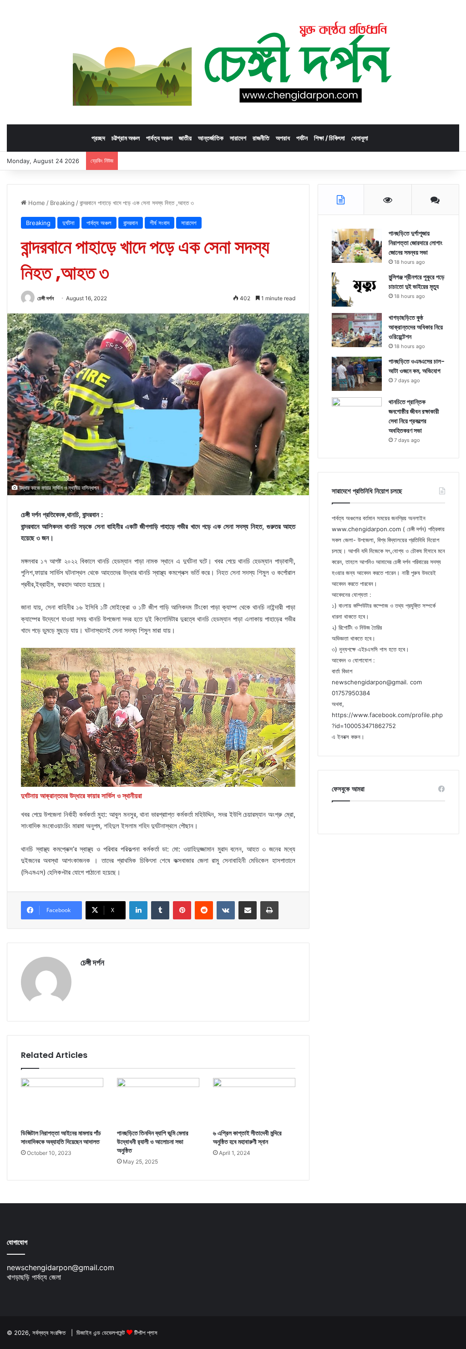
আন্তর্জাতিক (210, 138)
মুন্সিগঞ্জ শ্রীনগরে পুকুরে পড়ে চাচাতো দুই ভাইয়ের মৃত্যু (417, 281)
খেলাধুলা (359, 138)
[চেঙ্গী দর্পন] (233, 62)
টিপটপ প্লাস (145, 1332)
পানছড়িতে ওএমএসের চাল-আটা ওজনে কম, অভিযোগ (417, 366)
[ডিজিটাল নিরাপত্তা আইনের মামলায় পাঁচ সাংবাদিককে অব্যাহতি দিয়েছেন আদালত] (62, 1101)
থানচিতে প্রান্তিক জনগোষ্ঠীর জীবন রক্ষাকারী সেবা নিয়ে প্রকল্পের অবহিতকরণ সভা (414, 416)
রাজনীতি (261, 138)
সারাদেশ (238, 138)
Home (35, 202)
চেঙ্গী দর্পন (45, 298)
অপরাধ (283, 138)
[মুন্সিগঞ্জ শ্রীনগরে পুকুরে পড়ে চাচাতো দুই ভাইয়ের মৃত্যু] (357, 289)
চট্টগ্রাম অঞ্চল (125, 138)
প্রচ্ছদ (98, 138)
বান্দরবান (130, 222)
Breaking (62, 202)
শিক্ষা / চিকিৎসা (329, 138)
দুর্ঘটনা (68, 222)
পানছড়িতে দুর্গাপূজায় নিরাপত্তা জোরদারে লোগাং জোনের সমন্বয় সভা (415, 243)
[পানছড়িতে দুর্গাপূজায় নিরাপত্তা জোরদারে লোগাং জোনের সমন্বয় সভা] (357, 246)
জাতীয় (185, 138)
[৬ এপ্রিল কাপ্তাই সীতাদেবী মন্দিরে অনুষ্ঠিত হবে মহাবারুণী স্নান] (254, 1101)
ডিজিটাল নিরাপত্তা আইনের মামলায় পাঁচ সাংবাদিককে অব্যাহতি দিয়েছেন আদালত (61, 1137)
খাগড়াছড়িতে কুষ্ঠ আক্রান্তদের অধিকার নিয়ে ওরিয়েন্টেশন (416, 327)
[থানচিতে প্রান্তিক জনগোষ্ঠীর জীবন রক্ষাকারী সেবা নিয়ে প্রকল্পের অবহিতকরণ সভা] (357, 414)
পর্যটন (302, 138)
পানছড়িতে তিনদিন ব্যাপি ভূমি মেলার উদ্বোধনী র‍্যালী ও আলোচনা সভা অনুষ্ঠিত (152, 1141)
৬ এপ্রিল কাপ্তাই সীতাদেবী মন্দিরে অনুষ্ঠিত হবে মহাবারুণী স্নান (247, 1137)
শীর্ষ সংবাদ (159, 222)
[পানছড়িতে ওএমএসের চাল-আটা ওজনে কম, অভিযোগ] (357, 374)
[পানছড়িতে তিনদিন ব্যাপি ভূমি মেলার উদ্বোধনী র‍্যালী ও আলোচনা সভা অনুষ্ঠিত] (158, 1101)
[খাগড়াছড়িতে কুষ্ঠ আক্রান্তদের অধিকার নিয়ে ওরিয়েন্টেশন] (357, 330)
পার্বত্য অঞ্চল (159, 138)
